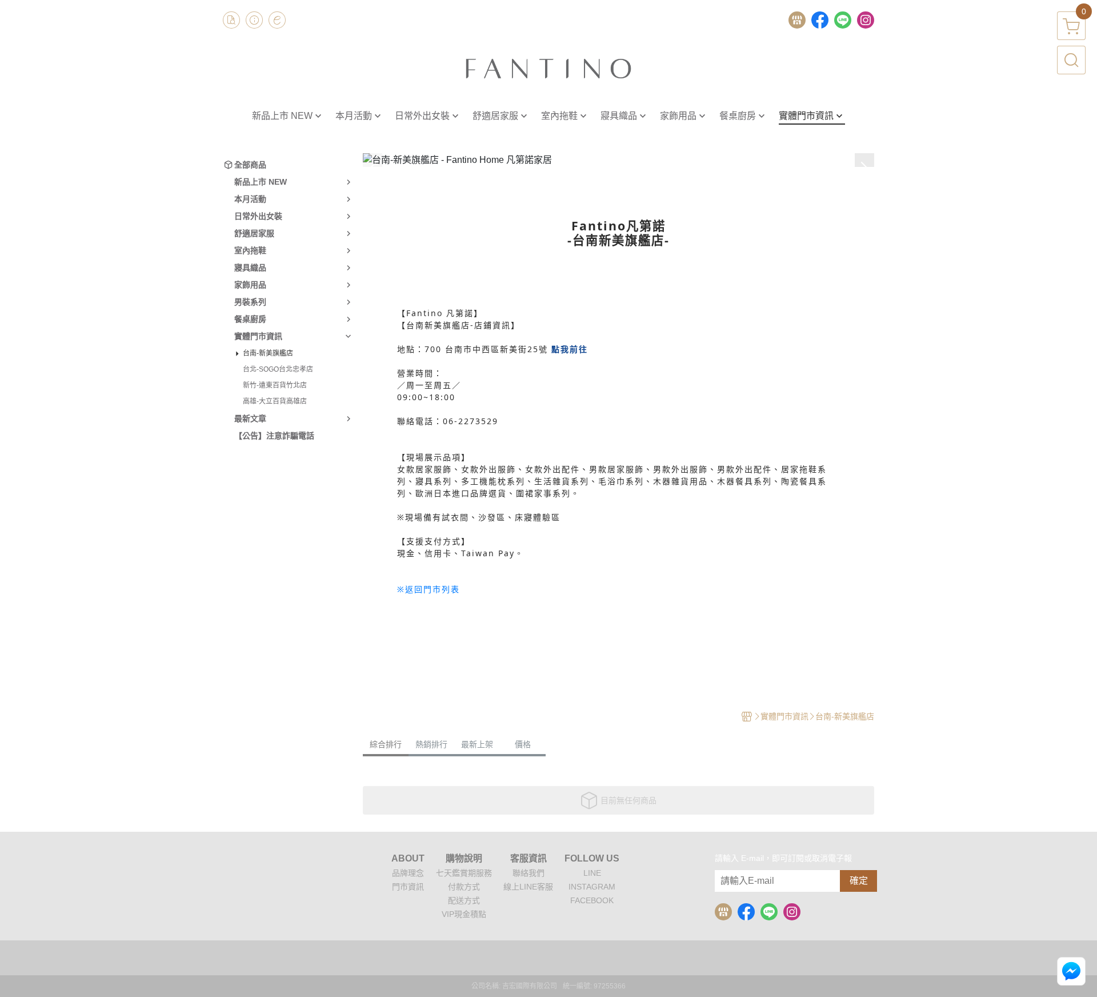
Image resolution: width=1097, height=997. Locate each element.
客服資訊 (528, 858)
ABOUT (408, 858)
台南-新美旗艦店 (268, 353)
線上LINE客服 (528, 887)
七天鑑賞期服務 (464, 873)
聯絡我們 (529, 873)
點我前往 (569, 349)
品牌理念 (408, 873)
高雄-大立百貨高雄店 (275, 401)
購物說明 (464, 858)
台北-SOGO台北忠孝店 (278, 369)
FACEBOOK (592, 900)
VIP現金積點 (464, 914)
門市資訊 (408, 887)
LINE (592, 873)
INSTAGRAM (591, 887)
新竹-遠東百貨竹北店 (275, 385)
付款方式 (464, 887)
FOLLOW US (591, 858)
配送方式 (464, 900)
